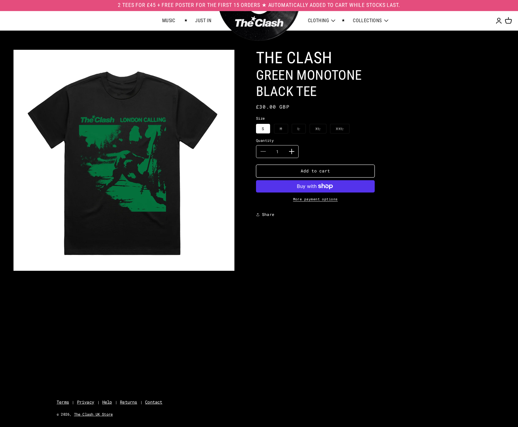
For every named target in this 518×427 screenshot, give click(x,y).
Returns (128, 402)
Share (268, 214)
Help (107, 402)
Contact (153, 402)
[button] (508, 20)
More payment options (315, 199)
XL (320, 129)
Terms (63, 402)
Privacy (85, 402)
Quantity (265, 140)
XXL (343, 129)
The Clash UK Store (93, 414)
